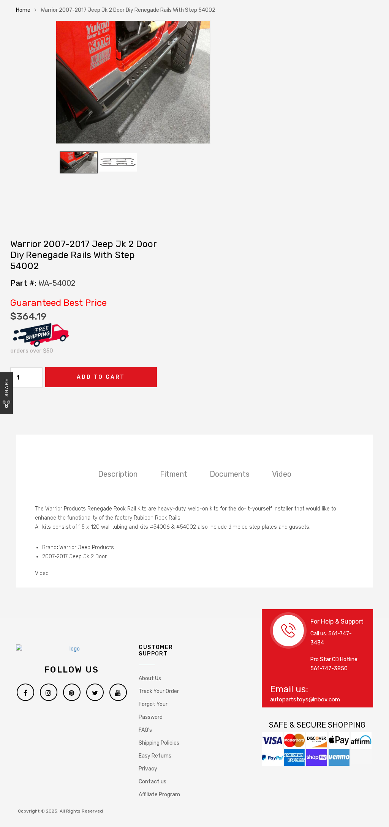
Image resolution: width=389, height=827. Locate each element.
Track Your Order (159, 691)
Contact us (152, 781)
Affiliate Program (159, 794)
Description (118, 474)
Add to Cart (101, 377)
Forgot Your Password (153, 710)
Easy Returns (155, 756)
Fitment (173, 474)
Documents (230, 474)
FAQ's (145, 730)
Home (23, 10)
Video (281, 474)
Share (6, 387)
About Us (150, 678)
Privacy (148, 769)
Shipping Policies (159, 743)
